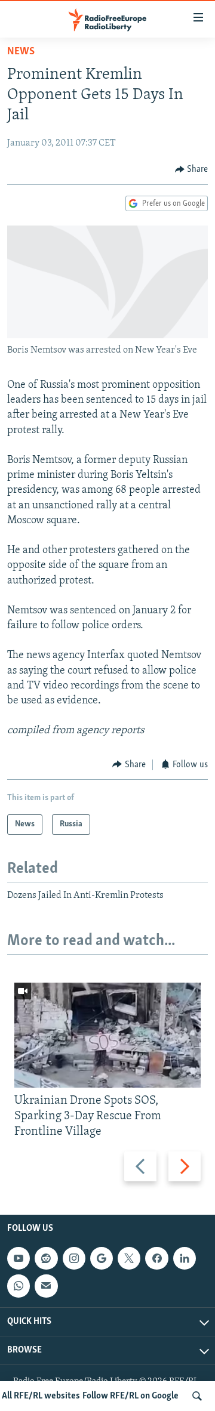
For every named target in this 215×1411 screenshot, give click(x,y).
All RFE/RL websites (41, 1396)
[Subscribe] (46, 1286)
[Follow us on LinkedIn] (184, 1258)
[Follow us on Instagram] (74, 1258)
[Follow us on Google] (101, 1258)
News (21, 52)
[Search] (197, 1396)
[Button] (191, 169)
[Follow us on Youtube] (18, 1258)
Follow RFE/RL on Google (130, 1396)
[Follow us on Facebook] (156, 1258)
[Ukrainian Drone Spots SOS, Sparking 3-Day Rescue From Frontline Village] (107, 1035)
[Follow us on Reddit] (46, 1258)
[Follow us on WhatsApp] (18, 1286)
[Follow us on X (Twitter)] (129, 1258)
